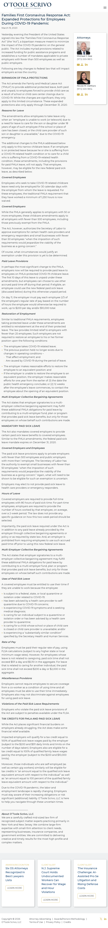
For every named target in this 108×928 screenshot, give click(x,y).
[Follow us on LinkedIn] (105, 919)
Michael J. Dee (84, 56)
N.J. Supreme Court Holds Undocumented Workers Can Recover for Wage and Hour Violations (53, 880)
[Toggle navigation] (105, 7)
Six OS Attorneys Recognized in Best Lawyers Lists (17, 874)
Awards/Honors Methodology (69, 919)
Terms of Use (36, 922)
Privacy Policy (53, 922)
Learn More (14, 888)
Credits (67, 922)
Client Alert (48, 865)
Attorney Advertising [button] (40, 919)
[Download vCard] (82, 65)
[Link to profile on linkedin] (86, 65)
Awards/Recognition (17, 865)
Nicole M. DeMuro (86, 86)
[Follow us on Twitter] (101, 919)
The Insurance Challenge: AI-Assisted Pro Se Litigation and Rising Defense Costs (88, 878)
